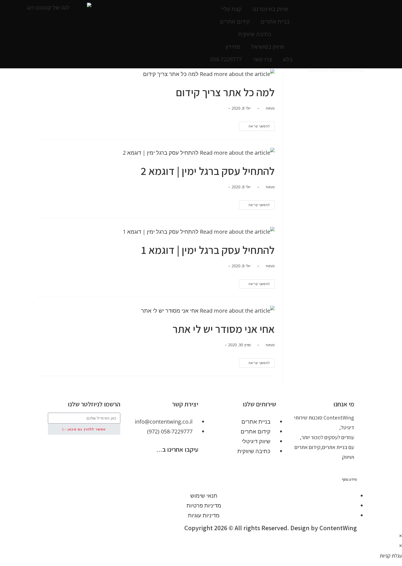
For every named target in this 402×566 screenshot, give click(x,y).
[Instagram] (146, 465)
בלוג (288, 59)
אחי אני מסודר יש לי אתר (224, 329)
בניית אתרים (275, 21)
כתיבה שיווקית (254, 34)
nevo (270, 108)
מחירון (233, 46)
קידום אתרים (235, 21)
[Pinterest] (161, 465)
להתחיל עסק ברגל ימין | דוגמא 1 (208, 250)
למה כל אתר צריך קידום (225, 92)
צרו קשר (262, 59)
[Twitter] (176, 465)
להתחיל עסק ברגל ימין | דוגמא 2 (208, 171)
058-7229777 (226, 59)
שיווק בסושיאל (267, 46)
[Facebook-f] (191, 465)
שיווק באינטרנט (270, 9)
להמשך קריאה (254, 125)
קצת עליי (231, 9)
